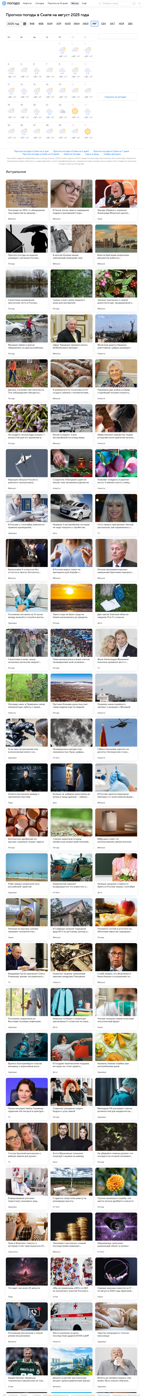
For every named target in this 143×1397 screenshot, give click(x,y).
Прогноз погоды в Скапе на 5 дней (71, 151)
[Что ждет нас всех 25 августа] (27, 1278)
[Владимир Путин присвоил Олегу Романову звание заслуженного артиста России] (27, 964)
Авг (94, 23)
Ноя (121, 23)
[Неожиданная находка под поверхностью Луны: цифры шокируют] (71, 740)
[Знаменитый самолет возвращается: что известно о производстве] (71, 874)
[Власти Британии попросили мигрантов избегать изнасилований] (116, 246)
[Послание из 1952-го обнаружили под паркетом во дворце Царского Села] (27, 201)
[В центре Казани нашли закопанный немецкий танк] (71, 246)
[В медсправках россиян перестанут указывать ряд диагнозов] (27, 1189)
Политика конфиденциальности (56, 1395)
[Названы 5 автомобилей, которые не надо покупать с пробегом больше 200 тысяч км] (71, 515)
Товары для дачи (112, 154)
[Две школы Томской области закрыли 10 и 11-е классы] (116, 605)
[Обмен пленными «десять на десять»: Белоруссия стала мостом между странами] (116, 740)
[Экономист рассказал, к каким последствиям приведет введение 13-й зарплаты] (71, 1234)
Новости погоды (72, 154)
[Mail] (4, 3)
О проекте (37, 1395)
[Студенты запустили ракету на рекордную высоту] (71, 1189)
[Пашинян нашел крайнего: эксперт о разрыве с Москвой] (116, 695)
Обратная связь (103, 1395)
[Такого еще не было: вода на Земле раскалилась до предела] (71, 605)
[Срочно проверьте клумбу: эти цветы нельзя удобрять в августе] (116, 1189)
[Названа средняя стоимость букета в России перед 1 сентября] (116, 874)
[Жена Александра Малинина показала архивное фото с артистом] (116, 650)
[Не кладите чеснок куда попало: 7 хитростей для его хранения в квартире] (27, 425)
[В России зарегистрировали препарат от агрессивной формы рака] (116, 784)
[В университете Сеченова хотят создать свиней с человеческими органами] (71, 380)
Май (68, 23)
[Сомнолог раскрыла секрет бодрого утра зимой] (71, 1099)
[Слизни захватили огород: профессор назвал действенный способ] (71, 829)
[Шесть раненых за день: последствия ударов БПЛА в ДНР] (71, 1323)
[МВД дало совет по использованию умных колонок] (116, 829)
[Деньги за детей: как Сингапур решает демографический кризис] (71, 1368)
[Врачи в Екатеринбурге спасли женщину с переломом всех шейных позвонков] (27, 1054)
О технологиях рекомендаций (83, 1395)
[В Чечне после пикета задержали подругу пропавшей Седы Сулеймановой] (71, 201)
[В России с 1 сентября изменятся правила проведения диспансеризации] (27, 515)
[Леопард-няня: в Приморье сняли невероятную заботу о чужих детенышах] (27, 695)
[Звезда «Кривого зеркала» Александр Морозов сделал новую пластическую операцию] (116, 201)
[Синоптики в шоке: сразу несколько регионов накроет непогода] (27, 650)
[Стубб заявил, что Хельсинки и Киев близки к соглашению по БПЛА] (116, 964)
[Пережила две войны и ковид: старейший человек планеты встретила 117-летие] (116, 380)
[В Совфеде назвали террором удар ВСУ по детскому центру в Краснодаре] (71, 919)
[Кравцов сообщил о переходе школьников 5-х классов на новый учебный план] (71, 1009)
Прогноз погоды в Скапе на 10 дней (40, 154)
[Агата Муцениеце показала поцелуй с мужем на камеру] (71, 1144)
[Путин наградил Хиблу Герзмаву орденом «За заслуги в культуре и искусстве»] (27, 1099)
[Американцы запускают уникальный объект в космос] (116, 1234)
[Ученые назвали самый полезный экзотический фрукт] (116, 1009)
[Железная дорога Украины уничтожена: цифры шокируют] (116, 335)
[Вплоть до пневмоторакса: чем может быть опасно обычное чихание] (116, 1368)
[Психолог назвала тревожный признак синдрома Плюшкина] (71, 964)
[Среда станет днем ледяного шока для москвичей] (71, 290)
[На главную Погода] (13, 3)
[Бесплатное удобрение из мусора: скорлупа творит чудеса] (27, 829)
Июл (86, 23)
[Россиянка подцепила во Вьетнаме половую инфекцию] (27, 1009)
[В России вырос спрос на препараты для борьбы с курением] (71, 560)
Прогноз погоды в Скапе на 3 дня (31, 151)
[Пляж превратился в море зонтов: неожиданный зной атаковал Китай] (71, 650)
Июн (77, 23)
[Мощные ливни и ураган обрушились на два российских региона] (27, 335)
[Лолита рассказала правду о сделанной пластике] (27, 784)
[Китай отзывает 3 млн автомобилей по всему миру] (71, 425)
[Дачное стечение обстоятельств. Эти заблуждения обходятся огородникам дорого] (27, 380)
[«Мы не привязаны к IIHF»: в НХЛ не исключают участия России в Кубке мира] (71, 1278)
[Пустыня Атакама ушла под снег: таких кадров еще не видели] (71, 695)
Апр (58, 23)
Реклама (23, 1395)
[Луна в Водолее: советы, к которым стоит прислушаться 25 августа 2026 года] (27, 1234)
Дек (130, 23)
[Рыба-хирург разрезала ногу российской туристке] (27, 874)
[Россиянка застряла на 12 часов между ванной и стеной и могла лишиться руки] (27, 605)
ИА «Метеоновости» (132, 1395)
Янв (32, 23)
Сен (103, 23)
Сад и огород (92, 154)
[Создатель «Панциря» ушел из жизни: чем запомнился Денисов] (71, 470)
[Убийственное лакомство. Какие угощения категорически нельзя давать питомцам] (116, 425)
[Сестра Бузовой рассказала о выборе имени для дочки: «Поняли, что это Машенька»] (27, 1144)
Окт (112, 23)
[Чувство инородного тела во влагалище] (116, 1323)
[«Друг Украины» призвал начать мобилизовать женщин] (71, 335)
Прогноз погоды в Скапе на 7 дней (111, 151)
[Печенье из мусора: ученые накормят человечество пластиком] (27, 919)
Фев (41, 23)
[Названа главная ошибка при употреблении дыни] (116, 1054)
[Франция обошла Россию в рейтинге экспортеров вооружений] (27, 470)
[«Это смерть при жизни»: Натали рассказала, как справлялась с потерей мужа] (116, 515)
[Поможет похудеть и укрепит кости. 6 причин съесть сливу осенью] (116, 470)
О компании (13, 1395)
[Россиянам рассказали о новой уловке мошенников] (27, 1323)
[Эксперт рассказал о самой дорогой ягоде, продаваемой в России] (116, 290)
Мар (50, 23)
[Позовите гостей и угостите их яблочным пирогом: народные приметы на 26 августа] (116, 919)
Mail (4, 1395)
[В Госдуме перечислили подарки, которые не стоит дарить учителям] (71, 1054)
